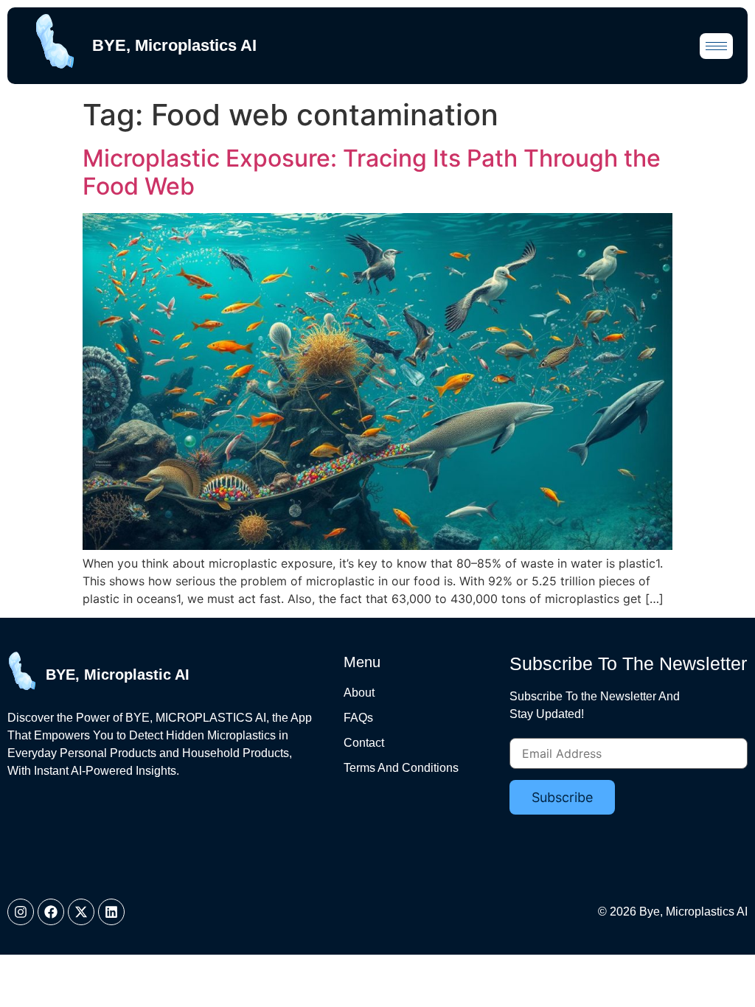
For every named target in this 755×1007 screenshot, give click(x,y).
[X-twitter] (81, 912)
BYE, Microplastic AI (117, 674)
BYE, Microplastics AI (174, 45)
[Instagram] (20, 912)
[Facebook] (51, 912)
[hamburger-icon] (716, 46)
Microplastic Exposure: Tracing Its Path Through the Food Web (372, 172)
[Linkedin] (111, 912)
